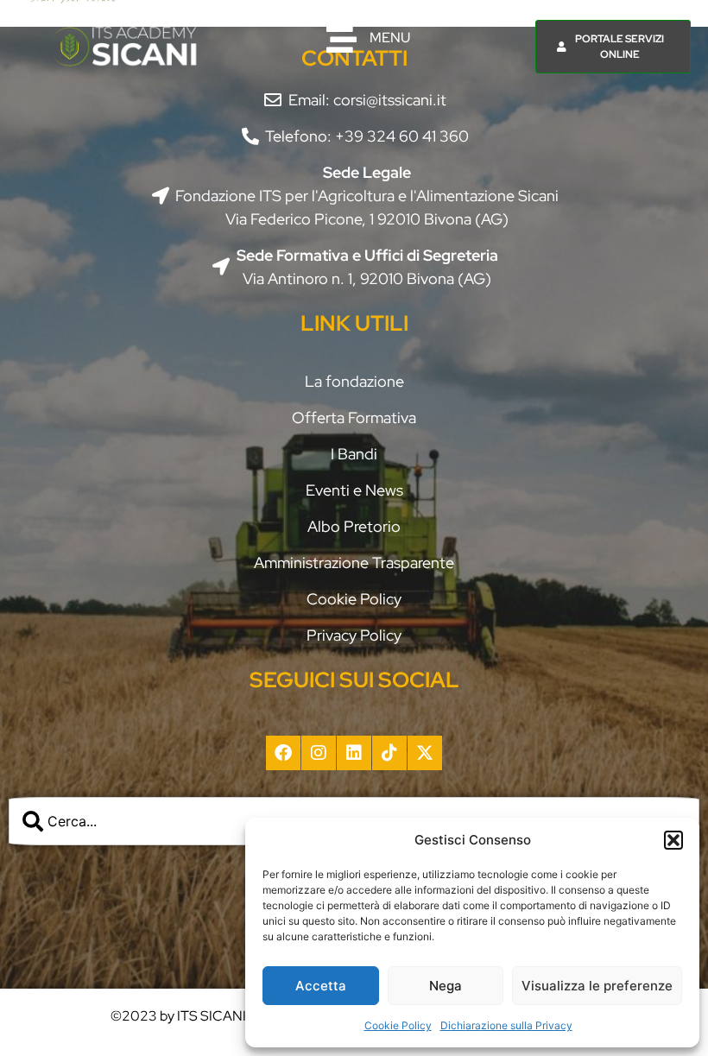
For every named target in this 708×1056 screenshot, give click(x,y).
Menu (390, 37)
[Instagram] (318, 753)
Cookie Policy (398, 1025)
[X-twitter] (425, 753)
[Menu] (341, 39)
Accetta (320, 985)
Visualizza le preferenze (597, 985)
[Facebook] (283, 753)
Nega (445, 985)
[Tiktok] (389, 753)
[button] (673, 840)
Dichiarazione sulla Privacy (506, 1025)
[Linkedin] (354, 753)
